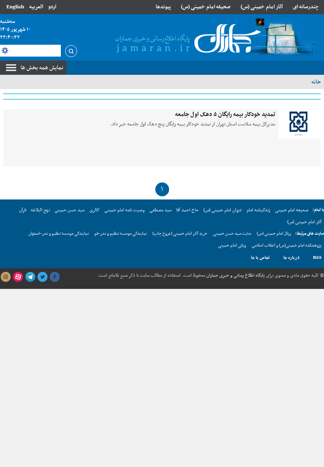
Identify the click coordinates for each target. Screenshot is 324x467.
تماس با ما (260, 258)
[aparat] (17, 277)
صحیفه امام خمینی (292, 210)
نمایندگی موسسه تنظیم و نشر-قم (120, 233)
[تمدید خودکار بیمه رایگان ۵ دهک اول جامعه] (300, 124)
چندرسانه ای (306, 6)
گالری (94, 210)
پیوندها (163, 6)
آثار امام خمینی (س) (262, 6)
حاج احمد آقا (187, 210)
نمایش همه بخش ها (42, 68)
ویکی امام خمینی (232, 245)
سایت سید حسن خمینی (232, 233)
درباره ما (291, 258)
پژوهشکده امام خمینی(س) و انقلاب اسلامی (287, 245)
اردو (52, 6)
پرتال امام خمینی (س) (274, 233)
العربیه (36, 6)
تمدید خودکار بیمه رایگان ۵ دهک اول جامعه (225, 114)
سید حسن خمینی (70, 210)
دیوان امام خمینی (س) (222, 210)
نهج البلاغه (40, 210)
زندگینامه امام (258, 210)
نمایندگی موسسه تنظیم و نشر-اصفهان (58, 233)
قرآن (22, 210)
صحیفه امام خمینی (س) (205, 6)
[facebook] (54, 277)
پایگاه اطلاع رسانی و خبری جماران (235, 275)
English (15, 6)
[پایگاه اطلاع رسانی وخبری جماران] (186, 39)
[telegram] (30, 277)
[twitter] (42, 277)
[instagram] (5, 277)
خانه (316, 82)
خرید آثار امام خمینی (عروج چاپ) (180, 233)
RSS (317, 258)
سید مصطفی (160, 210)
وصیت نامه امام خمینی (124, 210)
